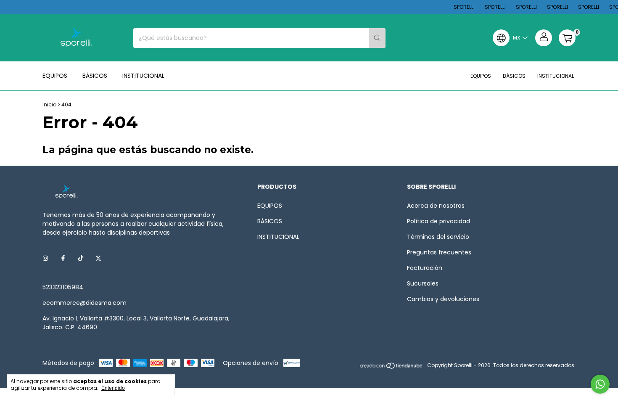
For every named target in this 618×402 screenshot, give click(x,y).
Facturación (424, 268)
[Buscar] (377, 38)
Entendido (113, 388)
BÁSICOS (94, 75)
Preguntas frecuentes (439, 252)
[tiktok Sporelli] (81, 258)
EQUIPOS (54, 75)
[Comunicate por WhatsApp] (600, 384)
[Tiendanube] (391, 367)
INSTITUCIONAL (143, 75)
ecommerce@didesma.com (84, 303)
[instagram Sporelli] (45, 258)
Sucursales (422, 283)
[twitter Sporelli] (98, 258)
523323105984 (62, 287)
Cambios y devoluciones (443, 299)
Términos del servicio (438, 237)
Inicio (49, 104)
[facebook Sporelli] (63, 258)
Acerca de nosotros (436, 205)
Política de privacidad (438, 221)
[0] (567, 37)
